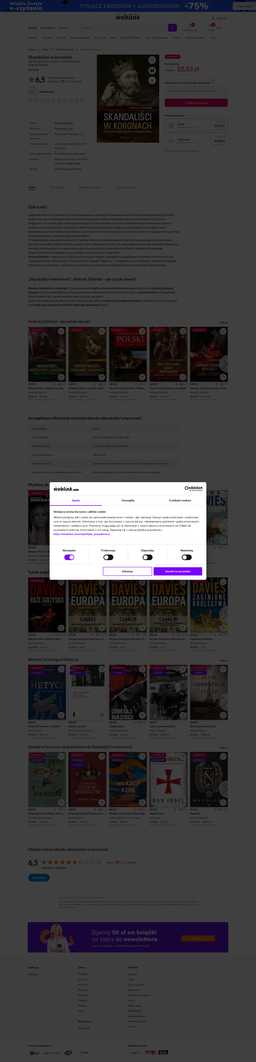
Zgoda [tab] (76, 500)
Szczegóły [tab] (128, 500)
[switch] (108, 557)
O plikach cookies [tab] (180, 500)
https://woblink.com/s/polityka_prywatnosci (82, 534)
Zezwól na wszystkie (177, 571)
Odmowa (127, 571)
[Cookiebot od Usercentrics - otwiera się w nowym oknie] (187, 488)
